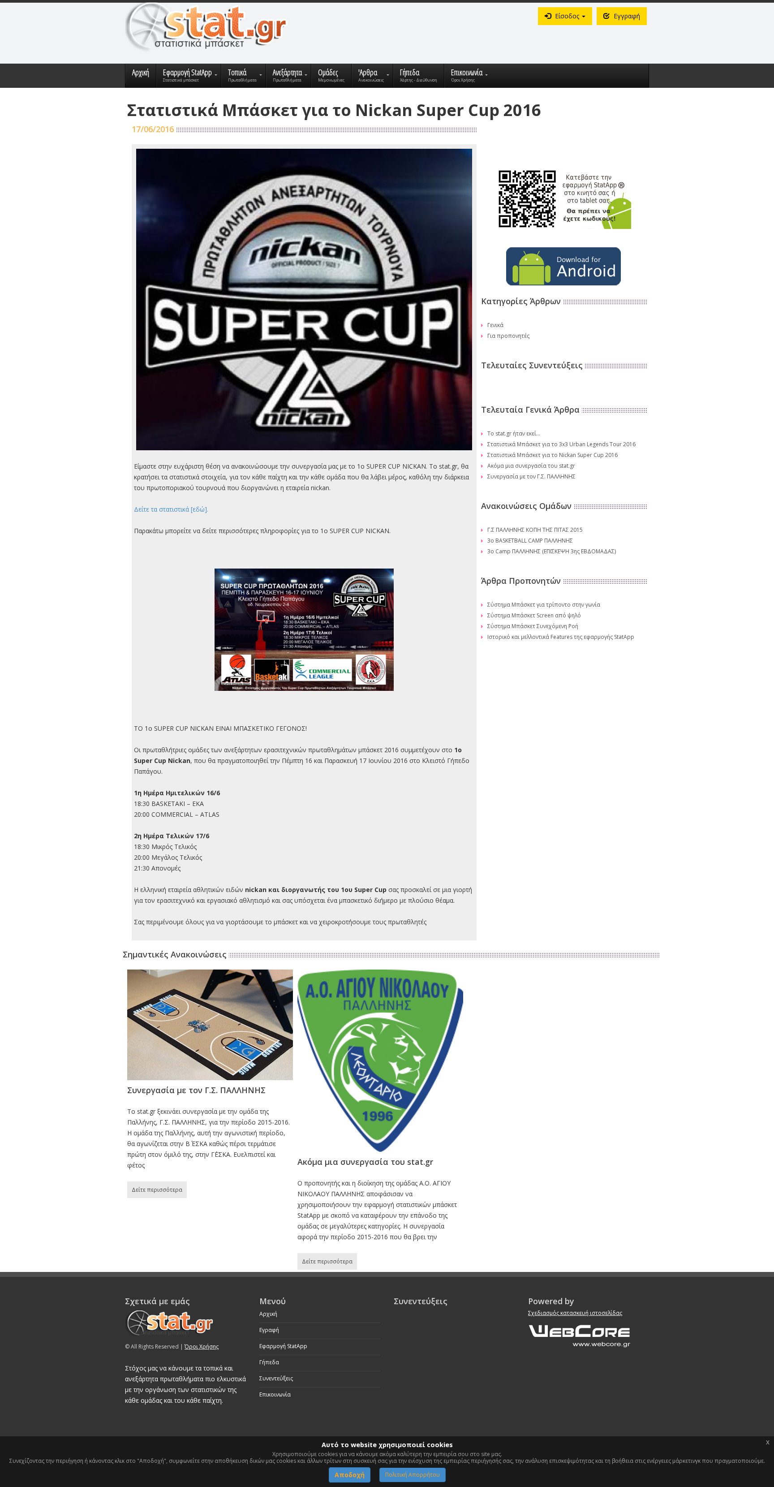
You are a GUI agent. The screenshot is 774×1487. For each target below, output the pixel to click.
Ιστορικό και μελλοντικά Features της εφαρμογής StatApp (560, 637)
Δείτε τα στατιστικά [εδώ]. (171, 509)
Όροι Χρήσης (202, 1346)
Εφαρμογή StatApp (283, 1346)
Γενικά (495, 325)
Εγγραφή (626, 16)
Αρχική (268, 1314)
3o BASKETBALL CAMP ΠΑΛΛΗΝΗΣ (530, 540)
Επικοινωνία (275, 1394)
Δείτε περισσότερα (157, 1190)
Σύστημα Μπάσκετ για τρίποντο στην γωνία (543, 604)
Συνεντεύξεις (276, 1378)
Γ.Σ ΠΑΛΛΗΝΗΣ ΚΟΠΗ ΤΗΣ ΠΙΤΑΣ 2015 (535, 530)
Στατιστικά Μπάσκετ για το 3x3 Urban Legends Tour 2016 (561, 444)
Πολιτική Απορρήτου (412, 1474)
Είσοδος (567, 16)
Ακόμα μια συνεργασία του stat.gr (531, 466)
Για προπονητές (508, 336)
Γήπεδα (269, 1362)
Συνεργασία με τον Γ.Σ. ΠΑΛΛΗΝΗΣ (531, 476)
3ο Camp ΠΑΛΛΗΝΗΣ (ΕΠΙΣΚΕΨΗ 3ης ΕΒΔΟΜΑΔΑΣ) (551, 551)
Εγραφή (269, 1330)
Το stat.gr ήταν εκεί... (513, 433)
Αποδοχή (350, 1474)
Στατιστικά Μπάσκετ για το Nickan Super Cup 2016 (552, 455)
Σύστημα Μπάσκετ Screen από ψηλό (534, 615)
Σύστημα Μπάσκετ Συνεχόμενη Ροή (532, 626)
